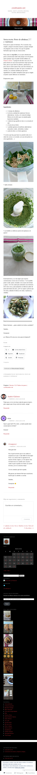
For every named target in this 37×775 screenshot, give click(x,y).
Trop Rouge (8, 735)
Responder (6, 408)
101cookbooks (8, 704)
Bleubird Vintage (9, 707)
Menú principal (18, 28)
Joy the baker (8, 722)
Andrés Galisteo (13, 396)
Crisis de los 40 (9, 749)
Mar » (8, 570)
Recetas (21, 368)
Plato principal (15, 368)
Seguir (7, 604)
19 (31, 560)
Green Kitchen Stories (10, 717)
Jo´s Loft (7, 720)
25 (27, 563)
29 (14, 566)
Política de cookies (19, 767)
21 (10, 563)
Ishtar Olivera (8, 718)
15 (14, 560)
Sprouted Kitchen (9, 733)
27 (5, 566)
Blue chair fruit (8, 709)
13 (5, 560)
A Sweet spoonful (9, 706)
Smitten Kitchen (9, 731)
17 (22, 560)
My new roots (8, 724)
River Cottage (8, 726)
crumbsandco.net (18, 7)
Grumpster (12, 444)
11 (27, 557)
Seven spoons (8, 728)
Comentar (27, 519)
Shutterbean (8, 730)
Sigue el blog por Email (11, 593)
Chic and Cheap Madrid (11, 711)
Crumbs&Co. (7, 588)
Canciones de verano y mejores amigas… (15, 751)
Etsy (6, 713)
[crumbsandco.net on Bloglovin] (4, 586)
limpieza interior (8, 60)
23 (18, 563)
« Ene (5, 570)
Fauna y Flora (8, 715)
